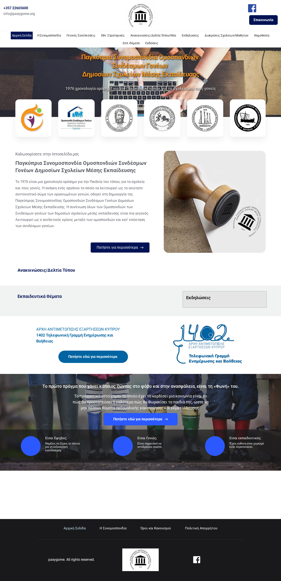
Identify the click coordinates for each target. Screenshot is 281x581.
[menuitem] (22, 35)
